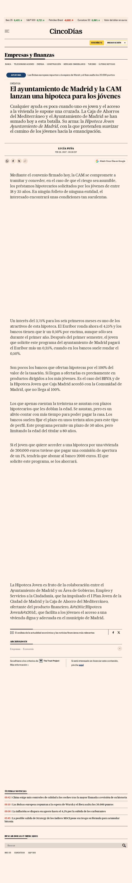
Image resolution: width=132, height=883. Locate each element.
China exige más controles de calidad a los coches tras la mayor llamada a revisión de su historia (69, 797)
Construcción (54, 64)
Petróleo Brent (56, 20)
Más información (18, 664)
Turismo (92, 64)
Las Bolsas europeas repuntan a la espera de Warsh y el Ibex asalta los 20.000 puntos (71, 75)
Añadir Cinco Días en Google (112, 161)
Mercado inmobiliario (74, 64)
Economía (28, 649)
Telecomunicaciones (24, 64)
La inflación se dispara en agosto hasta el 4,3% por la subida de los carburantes (59, 811)
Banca (8, 64)
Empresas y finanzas (29, 55)
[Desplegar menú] (7, 31)
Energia (40, 64)
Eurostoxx (19, 853)
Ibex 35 (9, 20)
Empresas (15, 649)
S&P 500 (30, 20)
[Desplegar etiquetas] (119, 648)
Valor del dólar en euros (115, 20)
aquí (81, 664)
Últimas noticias (107, 64)
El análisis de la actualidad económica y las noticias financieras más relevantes (54, 632)
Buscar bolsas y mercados (21, 836)
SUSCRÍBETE (96, 42)
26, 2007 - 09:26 (66, 152)
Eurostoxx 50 (84, 20)
